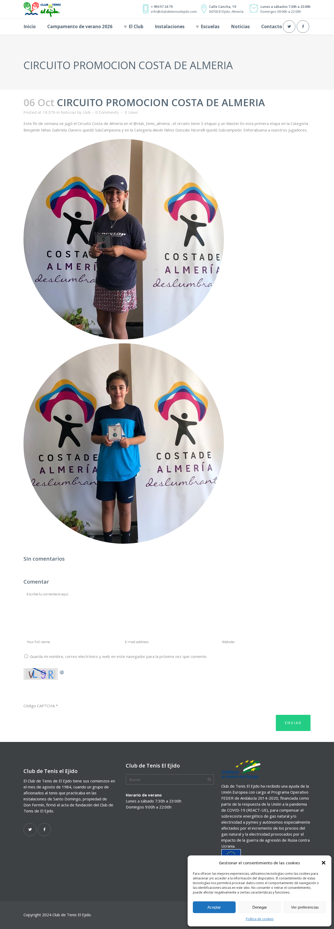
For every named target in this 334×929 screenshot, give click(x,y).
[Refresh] (62, 671)
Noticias (68, 112)
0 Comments (107, 112)
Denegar (259, 907)
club (87, 112)
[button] (323, 862)
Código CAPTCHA (39, 705)
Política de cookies (259, 919)
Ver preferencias (305, 907)
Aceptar (214, 907)
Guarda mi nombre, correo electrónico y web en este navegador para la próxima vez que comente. (118, 656)
